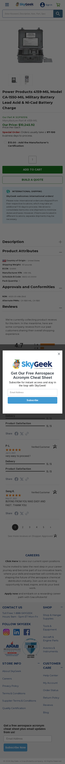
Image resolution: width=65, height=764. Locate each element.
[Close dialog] (59, 353)
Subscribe (32, 400)
